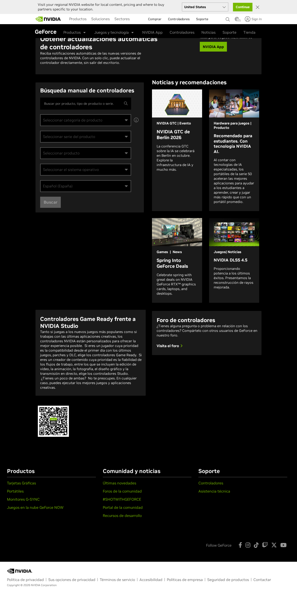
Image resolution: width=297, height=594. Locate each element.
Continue (243, 7)
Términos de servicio (117, 579)
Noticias (208, 32)
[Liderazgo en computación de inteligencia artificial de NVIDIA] (48, 19)
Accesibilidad (150, 579)
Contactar (262, 579)
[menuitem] (78, 18)
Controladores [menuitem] (179, 19)
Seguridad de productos (228, 579)
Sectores (122, 18)
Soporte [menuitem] (202, 19)
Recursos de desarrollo (122, 515)
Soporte (229, 32)
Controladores (182, 32)
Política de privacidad (25, 579)
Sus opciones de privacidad (71, 579)
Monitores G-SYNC (23, 499)
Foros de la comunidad (122, 491)
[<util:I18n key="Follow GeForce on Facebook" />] (240, 545)
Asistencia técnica (214, 491)
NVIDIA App (152, 32)
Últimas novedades (119, 483)
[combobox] (85, 120)
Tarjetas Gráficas (21, 483)
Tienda (249, 32)
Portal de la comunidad (123, 507)
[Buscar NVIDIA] (228, 18)
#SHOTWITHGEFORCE (122, 499)
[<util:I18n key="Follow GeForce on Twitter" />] (274, 545)
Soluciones (100, 18)
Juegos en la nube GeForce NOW (35, 507)
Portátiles (15, 491)
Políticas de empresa (185, 579)
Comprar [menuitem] (154, 19)
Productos (78, 18)
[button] (237, 20)
